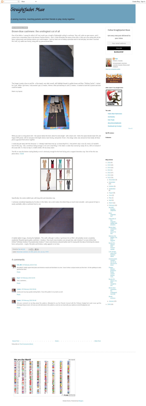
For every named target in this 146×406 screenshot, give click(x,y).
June (110, 195)
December (112, 180)
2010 (109, 177)
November (112, 182)
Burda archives (112, 297)
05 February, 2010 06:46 (29, 289)
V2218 (22, 153)
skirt (39, 251)
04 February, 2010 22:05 (28, 278)
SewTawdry (111, 117)
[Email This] (30, 249)
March (111, 203)
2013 (109, 170)
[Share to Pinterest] (38, 249)
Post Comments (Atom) (26, 344)
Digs (116, 58)
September (112, 189)
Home (57, 341)
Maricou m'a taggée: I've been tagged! (113, 238)
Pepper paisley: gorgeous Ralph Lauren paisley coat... (112, 272)
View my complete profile (113, 69)
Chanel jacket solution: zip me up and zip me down (113, 262)
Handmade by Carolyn (114, 126)
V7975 (47, 251)
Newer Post (15, 341)
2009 (109, 304)
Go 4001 (31, 251)
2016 (109, 162)
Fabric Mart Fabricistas (115, 113)
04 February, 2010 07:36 (29, 265)
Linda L (19, 289)
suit (41, 251)
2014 (109, 167)
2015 (109, 165)
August (111, 193)
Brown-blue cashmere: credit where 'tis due (113, 230)
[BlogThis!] (32, 249)
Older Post (97, 341)
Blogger (81, 401)
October (111, 186)
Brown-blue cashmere (22, 251)
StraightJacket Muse (27, 10)
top (44, 251)
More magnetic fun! (112, 214)
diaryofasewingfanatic (114, 123)
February (112, 205)
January (111, 301)
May (110, 198)
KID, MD (19, 265)
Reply (18, 272)
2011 (109, 175)
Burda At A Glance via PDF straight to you (113, 282)
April (110, 200)
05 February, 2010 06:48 (29, 300)
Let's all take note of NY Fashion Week (113, 254)
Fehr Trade (111, 120)
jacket (35, 251)
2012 (109, 172)
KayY (18, 278)
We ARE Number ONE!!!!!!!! (112, 209)
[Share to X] (34, 249)
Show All (130, 128)
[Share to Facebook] (36, 249)
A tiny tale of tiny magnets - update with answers (113, 222)
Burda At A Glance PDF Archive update (112, 246)
